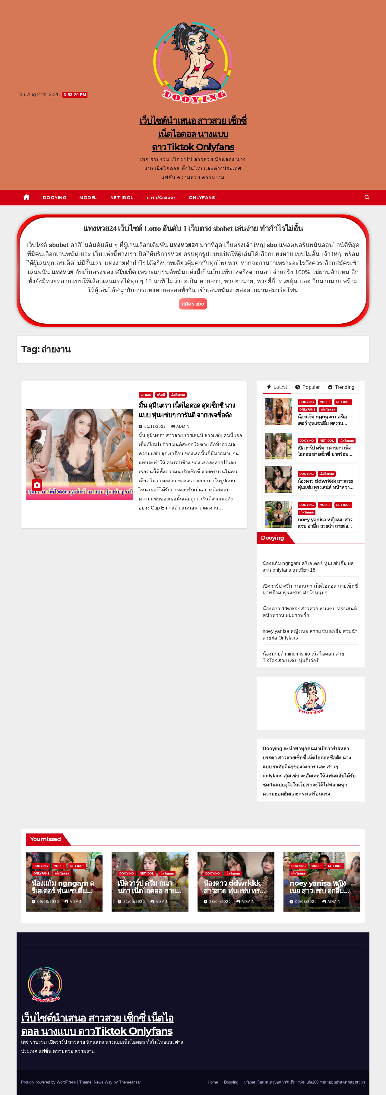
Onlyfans (202, 197)
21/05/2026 (134, 902)
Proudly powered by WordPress (49, 1082)
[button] (367, 197)
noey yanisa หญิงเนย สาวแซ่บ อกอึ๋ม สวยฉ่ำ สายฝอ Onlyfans (325, 526)
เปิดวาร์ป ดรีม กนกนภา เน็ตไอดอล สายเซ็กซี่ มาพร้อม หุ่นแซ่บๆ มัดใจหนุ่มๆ (324, 454)
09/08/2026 (48, 902)
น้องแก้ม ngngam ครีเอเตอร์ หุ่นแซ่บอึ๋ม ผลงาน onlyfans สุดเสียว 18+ (322, 423)
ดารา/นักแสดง (161, 197)
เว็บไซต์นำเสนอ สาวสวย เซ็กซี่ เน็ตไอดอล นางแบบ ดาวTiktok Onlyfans (193, 134)
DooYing (306, 402)
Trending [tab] (344, 387)
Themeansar (130, 1082)
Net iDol (122, 197)
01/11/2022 (155, 426)
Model (88, 197)
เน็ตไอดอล (178, 394)
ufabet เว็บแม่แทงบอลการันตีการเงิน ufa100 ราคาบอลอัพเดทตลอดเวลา (304, 1082)
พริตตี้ (161, 394)
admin (183, 426)
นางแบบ (146, 394)
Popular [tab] (310, 387)
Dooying (54, 197)
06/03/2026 (306, 902)
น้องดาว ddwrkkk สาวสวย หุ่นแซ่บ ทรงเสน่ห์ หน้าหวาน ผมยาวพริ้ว (325, 487)
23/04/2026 (220, 902)
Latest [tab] (279, 386)
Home (213, 1082)
